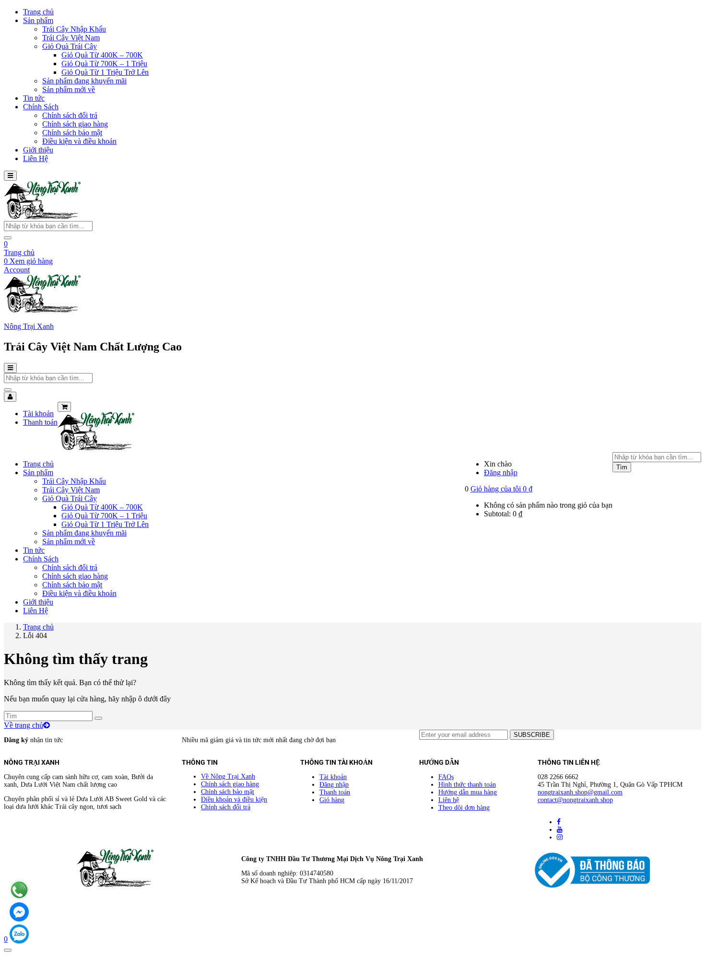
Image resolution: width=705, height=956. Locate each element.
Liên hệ (448, 800)
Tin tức (34, 98)
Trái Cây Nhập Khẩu (74, 29)
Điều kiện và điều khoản (79, 141)
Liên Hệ (35, 158)
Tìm (621, 467)
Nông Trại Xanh (29, 326)
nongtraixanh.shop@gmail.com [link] (580, 792)
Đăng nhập (500, 472)
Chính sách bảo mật (72, 132)
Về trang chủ (23, 725)
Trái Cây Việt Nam (71, 38)
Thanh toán (40, 422)
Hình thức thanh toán (467, 784)
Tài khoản (38, 413)
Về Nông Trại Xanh (228, 776)
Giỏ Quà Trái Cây (69, 46)
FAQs (446, 777)
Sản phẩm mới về (68, 89)
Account (17, 270)
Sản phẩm (38, 20)
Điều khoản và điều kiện (234, 799)
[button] (501, 489)
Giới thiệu (38, 150)
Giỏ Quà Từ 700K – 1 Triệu (104, 63)
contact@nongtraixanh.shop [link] (575, 800)
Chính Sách (41, 107)
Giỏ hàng (331, 800)
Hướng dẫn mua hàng (467, 792)
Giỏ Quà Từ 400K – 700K (102, 55)
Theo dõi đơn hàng (464, 807)
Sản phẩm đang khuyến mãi (84, 81)
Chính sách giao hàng (75, 124)
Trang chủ (38, 12)
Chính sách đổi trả (69, 115)
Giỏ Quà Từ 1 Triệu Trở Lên (105, 72)
